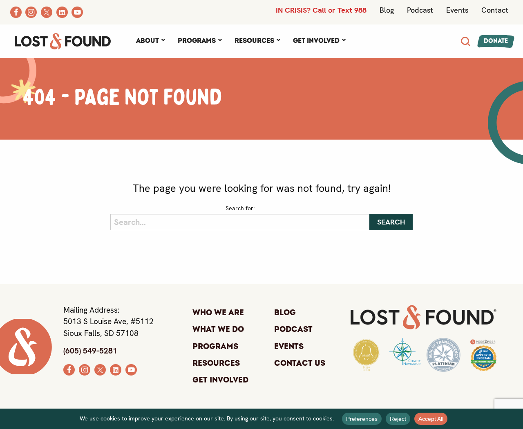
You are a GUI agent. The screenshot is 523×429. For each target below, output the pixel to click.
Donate (496, 41)
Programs (197, 41)
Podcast (420, 10)
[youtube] (131, 369)
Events (457, 10)
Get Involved (316, 41)
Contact (494, 10)
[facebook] (69, 369)
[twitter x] (100, 369)
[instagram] (84, 369)
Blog (387, 10)
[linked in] (115, 369)
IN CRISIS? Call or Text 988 (321, 10)
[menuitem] (150, 41)
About (147, 41)
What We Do (218, 329)
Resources (254, 41)
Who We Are (218, 313)
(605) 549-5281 (90, 351)
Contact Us (299, 363)
